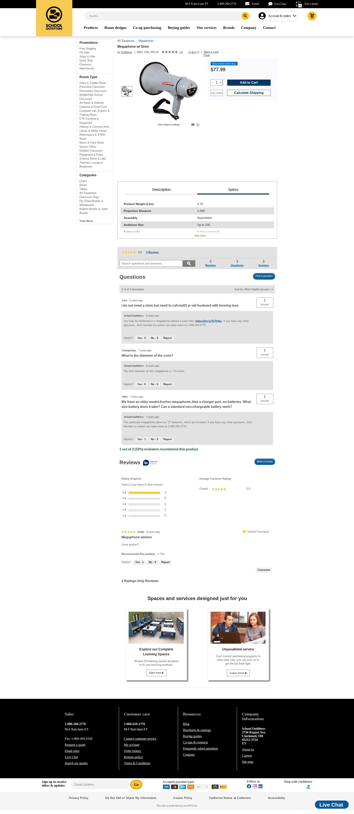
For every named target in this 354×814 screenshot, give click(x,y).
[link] (169, 52)
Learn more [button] (237, 673)
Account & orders (279, 16)
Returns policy (133, 757)
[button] (265, 303)
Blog (186, 724)
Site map (247, 761)
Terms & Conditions (137, 763)
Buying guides (192, 736)
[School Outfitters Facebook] (249, 787)
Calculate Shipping (249, 92)
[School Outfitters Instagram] (255, 787)
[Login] (263, 16)
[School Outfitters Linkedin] (260, 787)
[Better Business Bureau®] (308, 786)
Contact (140, 738)
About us (248, 749)
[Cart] (312, 15)
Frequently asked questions (200, 748)
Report (167, 338)
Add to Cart (249, 82)
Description (161, 190)
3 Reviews (153, 253)
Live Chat (280, 4)
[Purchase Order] (207, 786)
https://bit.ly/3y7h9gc (208, 321)
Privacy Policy (78, 797)
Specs (233, 190)
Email (255, 3)
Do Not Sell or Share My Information (131, 797)
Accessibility (276, 797)
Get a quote (311, 3)
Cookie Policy (182, 797)
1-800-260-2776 (226, 3)
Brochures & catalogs (197, 730)
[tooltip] (139, 463)
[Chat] (271, 3)
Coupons (189, 754)
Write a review (266, 462)
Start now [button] (155, 672)
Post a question (264, 276)
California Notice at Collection (230, 797)
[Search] (245, 16)
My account (131, 745)
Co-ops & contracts (195, 742)
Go (136, 785)
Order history (132, 751)
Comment (264, 569)
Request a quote (75, 745)
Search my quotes (76, 763)
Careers (247, 755)
